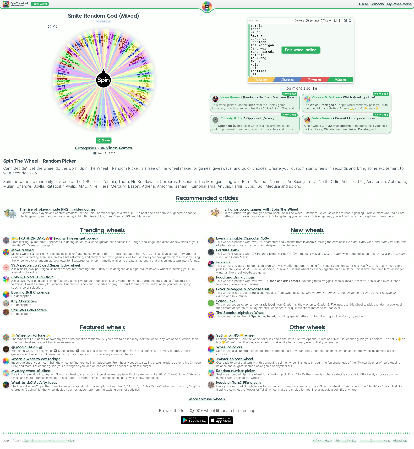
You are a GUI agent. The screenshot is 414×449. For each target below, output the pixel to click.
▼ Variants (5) (103, 21)
